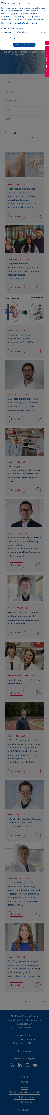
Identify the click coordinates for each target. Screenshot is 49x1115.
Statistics (22, 32)
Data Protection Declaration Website (15, 23)
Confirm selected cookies (24, 39)
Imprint (34, 23)
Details (42, 32)
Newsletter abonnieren (47, 63)
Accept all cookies (24, 45)
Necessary (8, 32)
